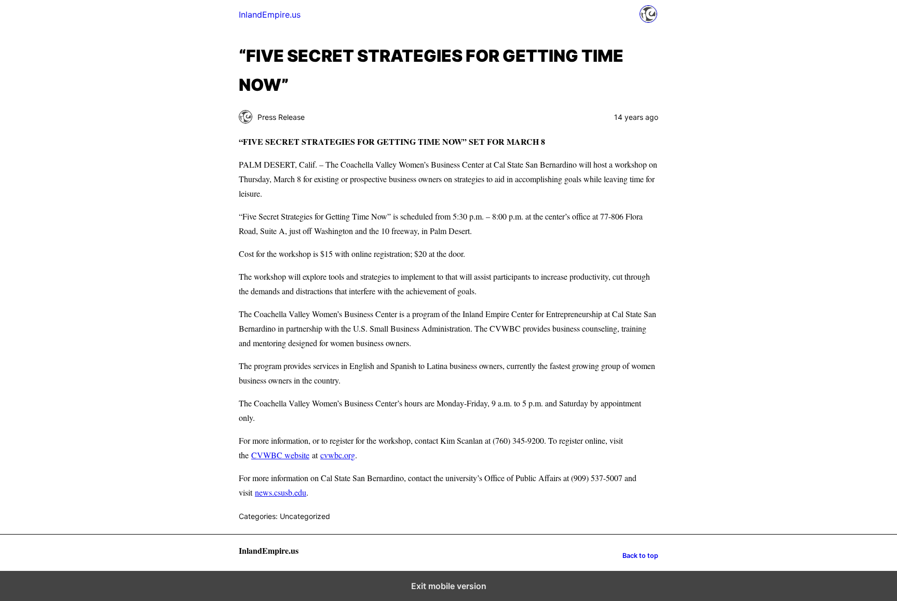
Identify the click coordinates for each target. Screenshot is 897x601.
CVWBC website (280, 454)
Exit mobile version (448, 586)
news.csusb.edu (280, 492)
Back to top (640, 555)
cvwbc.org (337, 454)
